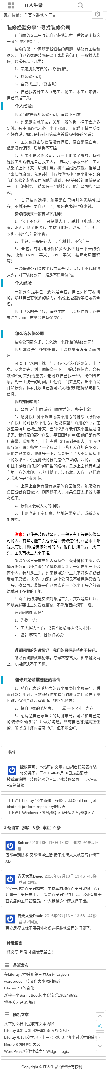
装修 (40, 15)
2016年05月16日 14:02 (49, 842)
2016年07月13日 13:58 (65, 916)
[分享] (100, 1027)
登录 (23, 952)
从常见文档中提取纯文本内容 (29, 1023)
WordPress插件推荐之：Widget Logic (36, 1051)
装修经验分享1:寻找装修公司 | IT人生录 (64, 779)
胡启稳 (75, 767)
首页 (28, 15)
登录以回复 (28, 882)
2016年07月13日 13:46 (65, 876)
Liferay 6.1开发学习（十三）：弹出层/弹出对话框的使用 (51, 1037)
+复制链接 (15, 785)
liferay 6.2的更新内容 (22, 1044)
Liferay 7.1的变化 (19, 988)
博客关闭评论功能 (19, 1002)
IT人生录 (34, 5)
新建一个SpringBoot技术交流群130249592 (41, 995)
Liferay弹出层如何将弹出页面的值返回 (37, 1030)
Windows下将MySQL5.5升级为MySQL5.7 (58, 812)
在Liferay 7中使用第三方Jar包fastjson (36, 974)
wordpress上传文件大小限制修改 (32, 981)
